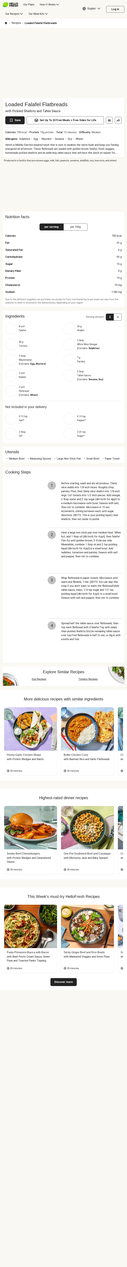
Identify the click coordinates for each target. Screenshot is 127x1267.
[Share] (118, 120)
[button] (92, 9)
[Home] (6, 23)
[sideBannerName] (63, 187)
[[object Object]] (109, 120)
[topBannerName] (63, 37)
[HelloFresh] (10, 4)
